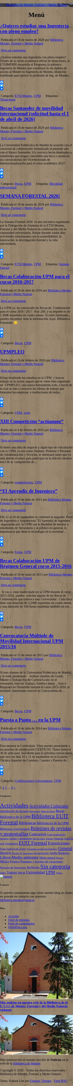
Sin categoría (55, 866)
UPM (37, 96)
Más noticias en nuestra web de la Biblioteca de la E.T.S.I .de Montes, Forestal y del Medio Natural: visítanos (34, 1006)
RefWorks (33, 867)
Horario (5, 853)
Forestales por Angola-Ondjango (42, 849)
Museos (59, 858)
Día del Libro (39, 839)
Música (4, 861)
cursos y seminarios (21, 838)
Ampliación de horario (14, 811)
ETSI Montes (23, 96)
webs (27, 412)
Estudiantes (11, 843)
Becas (19, 183)
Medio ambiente (25, 857)
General (65, 848)
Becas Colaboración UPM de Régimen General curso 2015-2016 (36, 563)
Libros (5, 857)
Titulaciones (7, 99)
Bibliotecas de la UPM (53, 823)
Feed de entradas (19, 920)
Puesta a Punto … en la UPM (30, 719)
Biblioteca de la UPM (15, 817)
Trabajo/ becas (16, 872)
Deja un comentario (13, 50)
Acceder (13, 916)
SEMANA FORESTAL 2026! (30, 196)
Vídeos (59, 873)
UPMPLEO (12, 351)
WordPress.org (17, 927)
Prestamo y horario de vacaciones (41, 861)
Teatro (3, 872)
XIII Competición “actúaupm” (31, 421)
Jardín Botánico (60, 853)
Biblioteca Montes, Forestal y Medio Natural (31, 41)
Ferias (19, 552)
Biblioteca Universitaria (15, 828)
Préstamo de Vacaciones (13, 867)
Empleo (49, 838)
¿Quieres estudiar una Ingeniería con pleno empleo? (34, 28)
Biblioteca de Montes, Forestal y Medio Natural (36, 5)
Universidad (35, 872)
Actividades (14, 805)
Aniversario (34, 811)
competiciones (24, 482)
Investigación (41, 853)
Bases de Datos (48, 811)
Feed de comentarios (21, 923)
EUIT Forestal (33, 842)
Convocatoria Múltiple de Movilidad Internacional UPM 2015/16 (31, 641)
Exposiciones (59, 843)
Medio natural (47, 857)
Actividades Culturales (48, 806)
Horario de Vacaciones (22, 853)
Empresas (58, 838)
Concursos (37, 834)
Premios (14, 861)
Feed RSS (60, 1081)
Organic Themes (40, 1081)
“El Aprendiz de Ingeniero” (28, 491)
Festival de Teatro (16, 848)
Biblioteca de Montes (26, 1063)
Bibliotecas (27, 823)
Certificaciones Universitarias (33, 781)
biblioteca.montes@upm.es (17, 900)
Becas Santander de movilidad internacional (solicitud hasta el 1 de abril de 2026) (34, 113)
